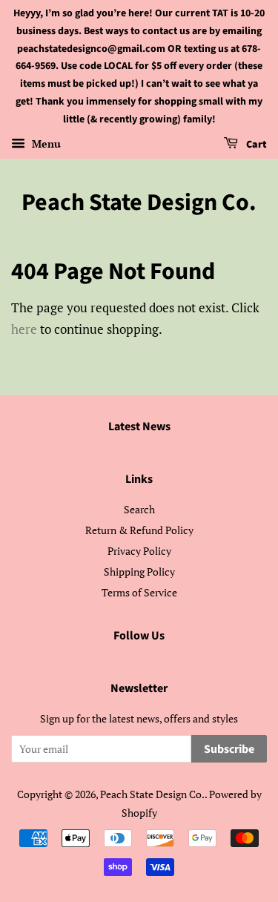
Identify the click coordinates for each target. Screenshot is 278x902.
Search (139, 509)
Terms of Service (139, 592)
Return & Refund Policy (139, 530)
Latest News (139, 426)
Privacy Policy (139, 551)
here (24, 329)
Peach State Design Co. (139, 202)
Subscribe (229, 749)
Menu (45, 143)
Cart (255, 144)
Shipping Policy (139, 571)
